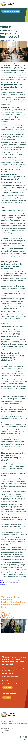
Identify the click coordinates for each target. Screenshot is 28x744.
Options (6, 697)
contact (13, 670)
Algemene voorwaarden (7, 732)
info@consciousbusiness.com (10, 676)
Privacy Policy (23, 739)
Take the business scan (11, 11)
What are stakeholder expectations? (9, 580)
